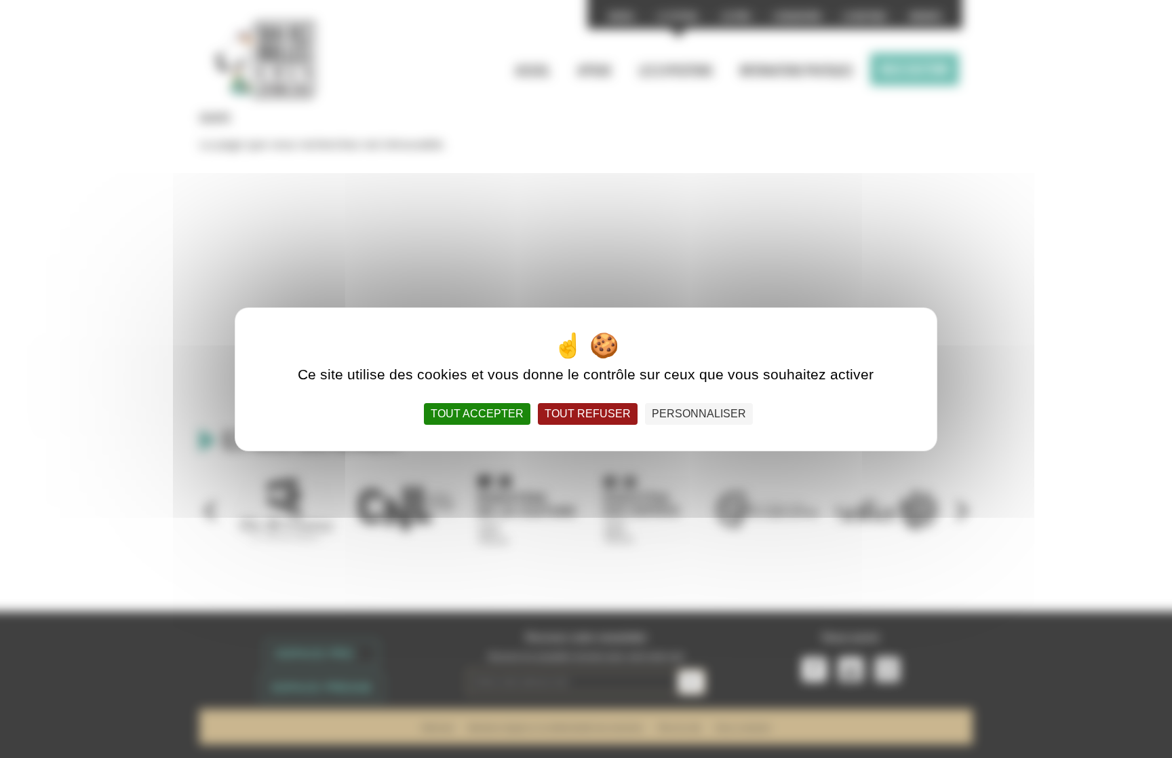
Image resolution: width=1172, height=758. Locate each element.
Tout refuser (588, 413)
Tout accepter (477, 413)
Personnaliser (699, 413)
